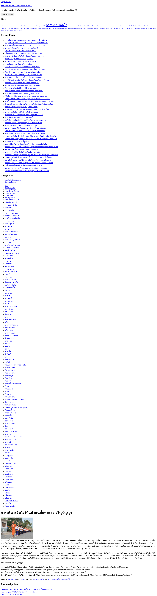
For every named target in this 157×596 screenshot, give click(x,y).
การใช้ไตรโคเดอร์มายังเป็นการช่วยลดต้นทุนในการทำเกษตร (27, 80)
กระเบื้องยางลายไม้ (12, 200)
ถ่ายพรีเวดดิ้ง (10, 288)
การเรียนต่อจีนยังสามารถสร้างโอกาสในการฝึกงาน (24, 91)
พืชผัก (7, 357)
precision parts (10, 193)
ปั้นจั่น (7, 349)
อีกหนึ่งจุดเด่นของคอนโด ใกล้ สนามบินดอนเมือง (23, 72)
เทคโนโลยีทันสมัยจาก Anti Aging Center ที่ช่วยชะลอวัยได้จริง (27, 99)
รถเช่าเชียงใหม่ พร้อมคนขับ (15, 365)
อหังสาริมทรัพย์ (11, 445)
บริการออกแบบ (11, 327)
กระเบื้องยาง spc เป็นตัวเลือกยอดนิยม (18, 64)
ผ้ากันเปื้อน (9, 354)
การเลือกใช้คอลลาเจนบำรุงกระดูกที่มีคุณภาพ (22, 93)
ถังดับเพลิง (26, 28)
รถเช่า (96, 28)
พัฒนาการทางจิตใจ (78, 28)
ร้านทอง (8, 391)
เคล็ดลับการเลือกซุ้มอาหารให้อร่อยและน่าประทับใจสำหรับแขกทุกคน (31, 139)
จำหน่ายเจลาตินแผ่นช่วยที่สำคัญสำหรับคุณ (21, 125)
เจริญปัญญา (75, 579)
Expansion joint (10, 25)
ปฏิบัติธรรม (64, 28)
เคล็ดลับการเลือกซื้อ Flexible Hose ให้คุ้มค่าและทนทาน (25, 120)
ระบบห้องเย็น (102, 28)
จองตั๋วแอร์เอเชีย (11, 250)
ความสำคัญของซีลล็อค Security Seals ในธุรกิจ (22, 48)
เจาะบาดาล (9, 461)
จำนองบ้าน (9, 258)
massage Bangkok (11, 190)
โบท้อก (20, 30)
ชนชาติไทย (144, 25)
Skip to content (6, 2)
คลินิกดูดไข (9, 224)
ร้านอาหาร (9, 394)
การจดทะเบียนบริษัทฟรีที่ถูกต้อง (17, 141)
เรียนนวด (8, 482)
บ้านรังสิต (8, 341)
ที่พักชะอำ (9, 309)
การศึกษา (8, 208)
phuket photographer (12, 191)
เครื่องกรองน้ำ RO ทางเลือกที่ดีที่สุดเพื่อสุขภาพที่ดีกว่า (25, 165)
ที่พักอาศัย (9, 312)
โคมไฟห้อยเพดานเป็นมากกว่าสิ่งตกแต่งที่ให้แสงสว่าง (25, 131)
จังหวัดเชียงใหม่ (135, 25)
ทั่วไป (7, 304)
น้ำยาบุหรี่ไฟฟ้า (11, 319)
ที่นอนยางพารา (44, 28)
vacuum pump (10, 197)
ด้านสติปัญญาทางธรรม (18, 28)
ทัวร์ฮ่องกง (9, 301)
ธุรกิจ (7, 317)
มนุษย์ (85, 28)
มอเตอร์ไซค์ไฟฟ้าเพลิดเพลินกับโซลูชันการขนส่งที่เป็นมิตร (26, 144)
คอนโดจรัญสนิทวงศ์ (12, 240)
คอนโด (8, 237)
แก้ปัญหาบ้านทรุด (11, 501)
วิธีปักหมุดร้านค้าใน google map (16, 407)
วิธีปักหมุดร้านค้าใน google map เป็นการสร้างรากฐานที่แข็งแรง (28, 157)
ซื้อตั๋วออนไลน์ (10, 280)
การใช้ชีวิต (79, 25)
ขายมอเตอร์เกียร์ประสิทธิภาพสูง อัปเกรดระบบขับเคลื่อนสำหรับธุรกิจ (30, 136)
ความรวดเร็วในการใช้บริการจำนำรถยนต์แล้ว (22, 112)
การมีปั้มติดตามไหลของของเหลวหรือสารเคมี (22, 83)
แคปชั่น (8, 503)
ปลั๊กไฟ (7, 346)
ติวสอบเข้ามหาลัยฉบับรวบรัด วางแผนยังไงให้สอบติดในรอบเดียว (29, 104)
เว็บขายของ (9, 487)
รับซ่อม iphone (10, 370)
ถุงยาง (7, 290)
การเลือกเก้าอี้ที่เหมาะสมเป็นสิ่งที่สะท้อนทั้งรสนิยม (23, 77)
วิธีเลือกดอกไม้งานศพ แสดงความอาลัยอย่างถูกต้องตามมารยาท (29, 96)
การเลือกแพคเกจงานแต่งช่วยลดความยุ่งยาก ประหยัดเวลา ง (27, 40)
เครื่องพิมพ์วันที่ (148, 28)
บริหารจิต (58, 28)
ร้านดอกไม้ (9, 389)
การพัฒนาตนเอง (72, 25)
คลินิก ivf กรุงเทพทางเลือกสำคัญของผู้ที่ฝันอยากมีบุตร (25, 69)
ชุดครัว (7, 274)
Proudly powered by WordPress (11, 594)
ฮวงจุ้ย (7, 453)
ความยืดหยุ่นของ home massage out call (19, 59)
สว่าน (114, 28)
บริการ (7, 322)
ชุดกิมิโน (5, 28)
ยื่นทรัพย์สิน (9, 359)
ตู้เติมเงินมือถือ (10, 285)
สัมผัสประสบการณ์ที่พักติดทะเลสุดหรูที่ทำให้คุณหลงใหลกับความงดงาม (31, 147)
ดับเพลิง (10, 28)
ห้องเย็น (143, 28)
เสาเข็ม (8, 490)
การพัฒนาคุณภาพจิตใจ (39, 25)
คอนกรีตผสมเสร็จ (11, 232)
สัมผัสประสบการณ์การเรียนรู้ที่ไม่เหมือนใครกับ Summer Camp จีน (29, 163)
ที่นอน (39, 28)
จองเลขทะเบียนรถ (12, 253)
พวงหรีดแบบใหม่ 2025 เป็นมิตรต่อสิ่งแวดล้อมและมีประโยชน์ (27, 109)
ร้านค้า (7, 386)
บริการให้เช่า (10, 333)
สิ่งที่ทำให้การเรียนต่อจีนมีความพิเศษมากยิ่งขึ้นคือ (23, 75)
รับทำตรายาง (10, 373)
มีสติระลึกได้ (90, 28)
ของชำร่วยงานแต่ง (12, 213)
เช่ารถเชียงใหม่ (11, 463)
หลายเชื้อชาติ (137, 28)
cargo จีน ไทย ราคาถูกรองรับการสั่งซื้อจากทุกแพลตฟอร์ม (26, 43)
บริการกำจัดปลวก (11, 325)
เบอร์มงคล (15, 30)
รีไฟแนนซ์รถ (10, 397)
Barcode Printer (10, 182)
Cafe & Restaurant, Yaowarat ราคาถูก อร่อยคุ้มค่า (22, 67)
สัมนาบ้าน (9, 421)
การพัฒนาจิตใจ (56, 25)
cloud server (9, 184)
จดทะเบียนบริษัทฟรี (12, 248)
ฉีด (140, 25)
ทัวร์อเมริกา (9, 298)
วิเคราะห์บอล (10, 410)
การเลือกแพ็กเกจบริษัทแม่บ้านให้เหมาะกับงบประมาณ (25, 45)
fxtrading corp (10, 188)
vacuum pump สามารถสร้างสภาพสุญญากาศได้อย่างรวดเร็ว (27, 171)
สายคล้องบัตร (10, 423)
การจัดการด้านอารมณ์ (27, 25)
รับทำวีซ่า (8, 381)
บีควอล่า (8, 343)
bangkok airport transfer (13, 180)
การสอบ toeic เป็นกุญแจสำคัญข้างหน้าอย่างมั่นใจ (23, 123)
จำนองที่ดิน (9, 256)
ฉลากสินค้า (9, 266)
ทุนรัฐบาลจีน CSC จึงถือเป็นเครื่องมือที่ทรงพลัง (22, 152)
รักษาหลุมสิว (10, 367)
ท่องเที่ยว (8, 293)
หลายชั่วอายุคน (129, 28)
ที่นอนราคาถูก (52, 28)
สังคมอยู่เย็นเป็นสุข (120, 28)
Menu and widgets (7, 14)
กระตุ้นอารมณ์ (18, 25)
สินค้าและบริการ (11, 431)
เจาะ (6, 30)
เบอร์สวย (8, 477)
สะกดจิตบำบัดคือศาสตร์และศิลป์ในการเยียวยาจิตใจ (24, 115)
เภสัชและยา (9, 479)
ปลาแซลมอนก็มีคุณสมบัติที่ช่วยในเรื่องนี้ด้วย (21, 149)
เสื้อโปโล (8, 498)
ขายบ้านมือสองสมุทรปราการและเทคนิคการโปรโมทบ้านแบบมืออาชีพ (31, 155)
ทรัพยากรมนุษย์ (33, 28)
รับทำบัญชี (9, 375)
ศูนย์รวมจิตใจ (109, 28)
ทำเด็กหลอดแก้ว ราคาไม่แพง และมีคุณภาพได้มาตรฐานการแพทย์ (29, 101)
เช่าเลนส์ (8, 466)
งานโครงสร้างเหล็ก (12, 245)
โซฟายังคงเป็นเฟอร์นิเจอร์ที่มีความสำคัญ (20, 88)
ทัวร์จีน (7, 296)
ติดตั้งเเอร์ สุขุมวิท (11, 282)
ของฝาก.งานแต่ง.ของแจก (106, 25)
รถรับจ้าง (8, 362)
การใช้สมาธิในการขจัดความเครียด (90, 25)
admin (23, 579)
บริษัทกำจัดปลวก (11, 335)
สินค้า (7, 426)
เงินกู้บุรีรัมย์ (9, 455)
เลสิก (7, 485)
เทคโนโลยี (10, 30)
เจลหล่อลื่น (9, 458)
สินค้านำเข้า (9, 429)
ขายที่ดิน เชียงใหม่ (12, 216)
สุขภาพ (8, 434)
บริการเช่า (9, 330)
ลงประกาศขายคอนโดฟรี (14, 399)
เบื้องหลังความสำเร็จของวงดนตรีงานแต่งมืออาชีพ (23, 53)
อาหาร (7, 447)
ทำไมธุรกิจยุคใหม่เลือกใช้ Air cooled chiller (21, 61)
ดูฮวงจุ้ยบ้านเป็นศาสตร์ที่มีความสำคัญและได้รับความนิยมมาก (28, 160)
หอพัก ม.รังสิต (10, 439)
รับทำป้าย (8, 378)
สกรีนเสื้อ (8, 415)
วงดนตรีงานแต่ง (11, 405)
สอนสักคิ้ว (9, 418)
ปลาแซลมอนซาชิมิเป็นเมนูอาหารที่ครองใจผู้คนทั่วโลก (25, 128)
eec (6, 186)
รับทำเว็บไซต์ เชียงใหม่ (13, 383)
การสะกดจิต (9, 210)
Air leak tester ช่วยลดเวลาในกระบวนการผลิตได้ (22, 85)
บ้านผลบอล (9, 338)
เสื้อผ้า (7, 493)
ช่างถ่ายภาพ (9, 269)
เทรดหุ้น (8, 471)
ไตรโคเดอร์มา (10, 506)
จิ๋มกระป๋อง (9, 264)
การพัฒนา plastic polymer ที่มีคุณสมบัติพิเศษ (21, 107)
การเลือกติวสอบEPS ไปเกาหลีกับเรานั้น (19, 117)
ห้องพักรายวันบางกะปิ (13, 437)
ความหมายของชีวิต (117, 25)
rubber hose (9, 195)
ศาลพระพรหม (10, 413)
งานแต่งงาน (9, 242)
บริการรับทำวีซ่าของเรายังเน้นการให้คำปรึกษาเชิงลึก (25, 133)
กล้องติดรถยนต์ (11, 202)
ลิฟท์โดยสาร (10, 402)
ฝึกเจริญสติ (70, 28)
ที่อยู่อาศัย (8, 314)
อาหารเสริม (9, 450)
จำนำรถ (8, 261)
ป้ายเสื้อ (8, 351)
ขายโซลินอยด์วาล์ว (12, 218)
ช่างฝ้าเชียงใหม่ (11, 272)
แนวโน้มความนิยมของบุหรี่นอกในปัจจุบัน (20, 51)
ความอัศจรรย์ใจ (127, 25)
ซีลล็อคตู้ (8, 277)
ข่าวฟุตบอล (9, 221)
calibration (3, 25)
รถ (94, 28)
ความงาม (8, 226)
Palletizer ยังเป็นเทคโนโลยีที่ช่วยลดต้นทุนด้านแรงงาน (24, 56)
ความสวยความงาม (12, 229)
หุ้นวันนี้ (8, 442)
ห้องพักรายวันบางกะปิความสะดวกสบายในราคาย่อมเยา (26, 168)
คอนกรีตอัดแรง (11, 234)
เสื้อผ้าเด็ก (8, 495)
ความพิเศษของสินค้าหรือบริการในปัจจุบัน (16, 6)
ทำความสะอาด (11, 306)
